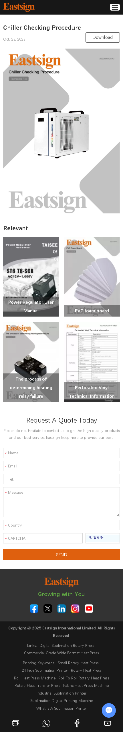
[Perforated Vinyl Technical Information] (92, 362)
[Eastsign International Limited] (19, 7)
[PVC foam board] (92, 277)
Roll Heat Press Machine (34, 678)
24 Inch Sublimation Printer (45, 670)
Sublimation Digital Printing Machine (61, 701)
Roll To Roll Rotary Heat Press (83, 678)
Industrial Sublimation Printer (61, 693)
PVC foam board (92, 310)
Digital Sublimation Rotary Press (66, 645)
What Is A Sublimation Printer (61, 708)
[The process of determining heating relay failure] (31, 362)
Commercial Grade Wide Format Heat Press (61, 653)
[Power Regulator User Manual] (31, 277)
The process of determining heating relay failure (31, 388)
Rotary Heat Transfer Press (37, 685)
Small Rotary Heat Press (78, 663)
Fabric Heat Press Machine (86, 685)
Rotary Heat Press (86, 670)
